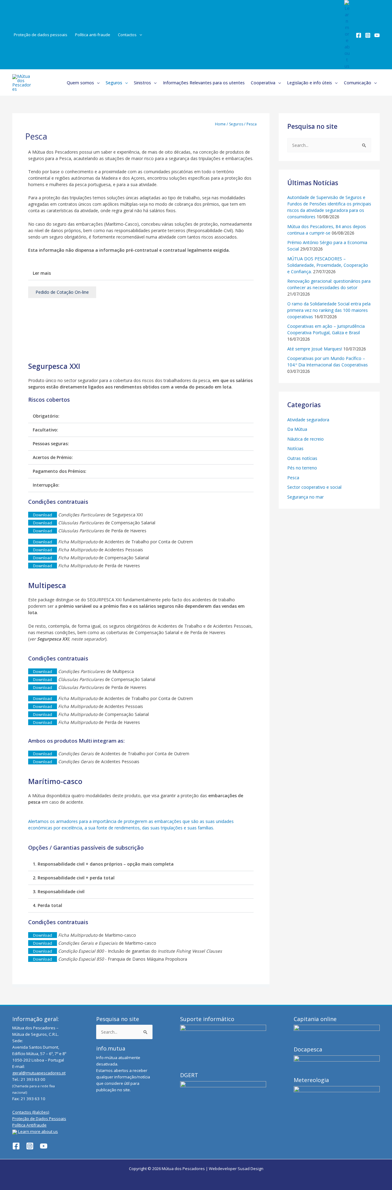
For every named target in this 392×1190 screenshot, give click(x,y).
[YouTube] (377, 35)
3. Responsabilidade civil (59, 891)
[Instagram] (368, 35)
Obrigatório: (46, 416)
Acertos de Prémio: (53, 457)
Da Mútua (297, 429)
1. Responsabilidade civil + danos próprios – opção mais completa (103, 864)
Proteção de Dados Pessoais (39, 1118)
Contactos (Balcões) (30, 1112)
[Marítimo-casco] (141, 343)
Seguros (114, 83)
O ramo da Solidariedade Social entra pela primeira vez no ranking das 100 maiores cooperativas (329, 310)
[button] (139, 35)
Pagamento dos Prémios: (59, 471)
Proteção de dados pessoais (40, 34)
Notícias (295, 448)
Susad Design (250, 1168)
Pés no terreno (302, 468)
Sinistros (142, 83)
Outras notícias (302, 458)
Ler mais (42, 273)
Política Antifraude (29, 1125)
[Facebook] (358, 35)
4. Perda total (47, 905)
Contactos (127, 34)
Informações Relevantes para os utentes (204, 83)
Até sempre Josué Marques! (314, 349)
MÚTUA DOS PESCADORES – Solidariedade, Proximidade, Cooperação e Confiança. (327, 265)
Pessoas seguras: (51, 443)
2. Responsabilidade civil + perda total (74, 878)
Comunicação (357, 83)
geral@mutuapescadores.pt (39, 1073)
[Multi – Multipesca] (141, 329)
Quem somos (80, 83)
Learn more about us (38, 1131)
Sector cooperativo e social (314, 487)
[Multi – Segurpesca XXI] (141, 316)
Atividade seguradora (308, 420)
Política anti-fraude (92, 34)
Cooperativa (263, 83)
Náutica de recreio (305, 439)
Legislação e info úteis (309, 83)
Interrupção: (46, 485)
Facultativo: (45, 430)
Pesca (293, 477)
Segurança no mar (305, 497)
